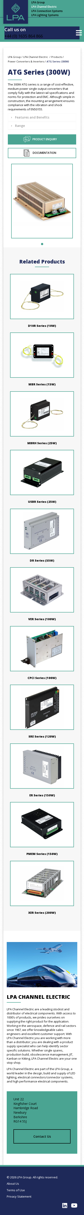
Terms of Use (16, 1190)
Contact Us (42, 1136)
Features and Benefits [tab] (32, 117)
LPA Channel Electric (44, 7)
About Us (13, 1184)
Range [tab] (20, 125)
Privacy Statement (19, 1196)
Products (56, 57)
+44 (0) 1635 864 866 (23, 36)
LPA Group (38, 2)
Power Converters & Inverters (26, 61)
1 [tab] (42, 244)
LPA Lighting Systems (45, 15)
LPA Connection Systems (47, 11)
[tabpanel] (42, 203)
